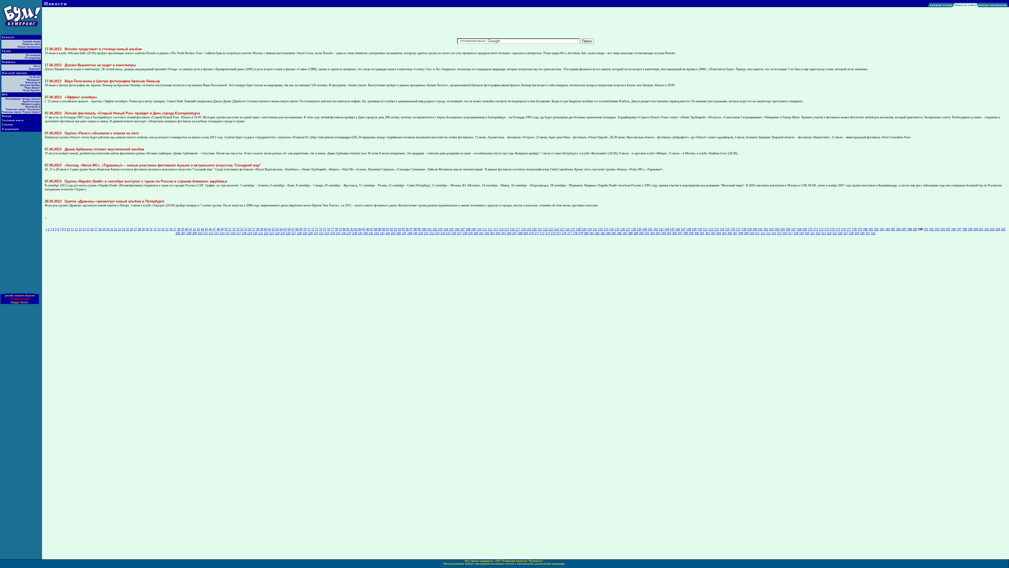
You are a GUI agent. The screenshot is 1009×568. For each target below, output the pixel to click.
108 (468, 229)
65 (285, 229)
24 (123, 229)
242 (376, 233)
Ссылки (7, 124)
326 (840, 233)
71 (308, 229)
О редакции (10, 129)
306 (729, 233)
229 (304, 233)
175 (837, 229)
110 (479, 229)
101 (429, 229)
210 (200, 233)
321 (812, 233)
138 (633, 229)
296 (674, 233)
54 (241, 229)
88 (375, 229)
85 (363, 229)
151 (705, 229)
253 (437, 233)
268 (520, 233)
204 (997, 229)
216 (233, 233)
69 (300, 229)
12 (76, 229)
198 (964, 229)
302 (707, 233)
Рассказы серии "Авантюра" (23, 109)
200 (975, 229)
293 (658, 233)
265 (503, 233)
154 (721, 229)
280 (586, 233)
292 (652, 233)
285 (613, 233)
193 (937, 229)
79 (340, 229)
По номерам (33, 55)
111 (484, 229)
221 (260, 233)
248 (409, 233)
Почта (37, 66)
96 (407, 229)
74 (320, 229)
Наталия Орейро (30, 85)
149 (694, 229)
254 (442, 233)
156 (732, 229)
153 (716, 229)
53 (237, 229)
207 (183, 233)
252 (431, 233)
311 (757, 233)
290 (641, 233)
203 (992, 229)
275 (558, 233)
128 (578, 229)
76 (328, 229)
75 (324, 229)
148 (688, 229)
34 (162, 229)
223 (271, 233)
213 (216, 233)
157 (738, 229)
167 (793, 229)
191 (926, 229)
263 (492, 233)
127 (572, 229)
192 (931, 229)
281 (591, 233)
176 (843, 229)
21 (111, 229)
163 (771, 229)
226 (288, 233)
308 (740, 233)
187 (904, 229)
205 (1003, 229)
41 (190, 229)
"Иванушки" (33, 80)
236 (343, 233)
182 (876, 229)
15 (88, 229)
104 (446, 229)
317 (790, 233)
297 (680, 233)
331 (867, 233)
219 (249, 233)
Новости (8, 37)
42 (194, 229)
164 (777, 229)
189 (915, 229)
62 (273, 229)
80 (344, 229)
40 (186, 229)
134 (611, 229)
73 (316, 229)
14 (84, 229)
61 (269, 229)
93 (395, 229)
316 (785, 233)
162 (766, 229)
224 (277, 233)
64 (281, 229)
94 (399, 229)
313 (768, 233)
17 (95, 229)
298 (685, 233)
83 (356, 229)
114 (501, 229)
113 (495, 229)
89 (379, 229)
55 (245, 229)
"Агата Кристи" (31, 90)
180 (865, 229)
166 (788, 229)
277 (569, 233)
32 (155, 229)
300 (696, 233)
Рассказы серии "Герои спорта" (21, 112)
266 (509, 233)
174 (832, 229)
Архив (6, 51)
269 (525, 233)
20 (107, 229)
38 (178, 229)
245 (393, 233)
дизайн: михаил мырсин (20, 295)
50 (226, 229)
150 (699, 229)
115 (506, 229)
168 (799, 229)
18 (99, 229)
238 (354, 233)
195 (948, 229)
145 (672, 229)
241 (371, 233)
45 (206, 229)
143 (661, 229)
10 (68, 229)
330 (862, 233)
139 (639, 229)
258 (464, 233)
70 (304, 229)
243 (382, 233)
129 (583, 229)
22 (115, 229)
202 (986, 229)
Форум (7, 116)
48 (218, 229)
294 (663, 233)
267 (514, 233)
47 (214, 229)
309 (746, 233)
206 (178, 233)
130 (589, 229)
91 (387, 229)
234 (332, 233)
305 (724, 233)
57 (253, 229)
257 (459, 233)
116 (512, 229)
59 (261, 229)
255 (448, 233)
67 (293, 229)
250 (420, 233)
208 (189, 233)
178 (854, 229)
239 (360, 233)
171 (815, 229)
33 (159, 229)
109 (473, 229)
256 (453, 233)
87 (371, 229)
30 (147, 229)
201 (981, 229)
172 (821, 229)
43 (198, 229)
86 (367, 229)
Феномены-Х (32, 82)
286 (619, 233)
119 (528, 229)
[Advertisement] (21, 214)
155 (727, 229)
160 (755, 229)
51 (229, 229)
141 (650, 229)
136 (622, 229)
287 (624, 233)
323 (823, 233)
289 (636, 233)
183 (881, 229)
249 (415, 233)
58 (257, 229)
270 (531, 233)
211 (205, 233)
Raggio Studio (19, 302)
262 (487, 233)
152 (710, 229)
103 (440, 229)
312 (762, 233)
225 (282, 233)
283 (602, 233)
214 (222, 233)
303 (713, 233)
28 (139, 229)
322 (818, 233)
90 (383, 229)
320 (807, 233)
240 (365, 233)
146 (677, 229)
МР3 (5, 94)
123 (550, 229)
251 (426, 233)
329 (856, 233)
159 (749, 229)
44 (202, 229)
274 (553, 233)
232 (321, 233)
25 (127, 229)
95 (403, 229)
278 (575, 233)
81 (348, 229)
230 (310, 233)
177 (848, 229)
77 (332, 229)
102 (435, 229)
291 (647, 233)
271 (536, 233)
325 (834, 233)
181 (870, 229)
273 (547, 233)
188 (909, 229)
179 (859, 229)
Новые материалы (29, 46)
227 (293, 233)
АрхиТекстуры (31, 101)
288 (630, 233)
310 (751, 233)
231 (315, 233)
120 (534, 229)
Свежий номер (31, 41)
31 (151, 229)
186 (898, 229)
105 (451, 229)
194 (942, 229)
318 (796, 233)
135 (617, 229)
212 (211, 233)
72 (312, 229)
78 (336, 229)
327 (845, 233)
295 (669, 233)
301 (702, 233)
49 (222, 229)
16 (92, 229)
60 (265, 229)
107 (462, 229)
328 (851, 233)
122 (545, 229)
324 (829, 233)
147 (683, 229)
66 (289, 229)
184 (887, 229)
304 (718, 233)
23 (119, 229)
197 (959, 229)
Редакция (34, 69)
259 (470, 233)
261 (481, 233)
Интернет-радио (31, 104)
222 (266, 233)
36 (170, 229)
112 (490, 229)
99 (419, 229)
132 (600, 229)
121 (539, 229)
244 (387, 233)
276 (564, 233)
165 (782, 229)
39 (182, 229)
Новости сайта (31, 44)
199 (970, 229)
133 (606, 229)
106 (457, 229)
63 (277, 229)
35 (166, 229)
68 (296, 229)
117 (517, 229)
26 (131, 229)
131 (595, 229)
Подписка (9, 62)
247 (404, 233)
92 (391, 229)
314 (773, 233)
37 (174, 229)
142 (655, 229)
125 (561, 229)
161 (760, 229)
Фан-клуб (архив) (14, 73)
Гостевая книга (13, 120)
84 (360, 229)
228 (299, 233)
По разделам (32, 58)
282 (597, 233)
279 (580, 233)
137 (628, 229)
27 (135, 229)
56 (249, 229)
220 (255, 233)
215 (227, 233)
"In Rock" (34, 77)
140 (644, 229)
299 (691, 233)
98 (415, 229)
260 (475, 233)
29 (143, 229)
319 (801, 233)
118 (523, 229)
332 (873, 233)
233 (327, 233)
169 (804, 229)
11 (72, 229)
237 (349, 233)
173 (826, 229)
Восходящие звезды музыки (23, 99)
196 (953, 229)
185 (892, 229)
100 (423, 229)
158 (744, 229)
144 (666, 229)
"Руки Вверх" (32, 88)
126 (567, 229)
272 (542, 233)
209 (194, 233)
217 (238, 233)
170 (810, 229)
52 (233, 229)
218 (244, 233)
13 (80, 229)
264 (498, 233)
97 (411, 229)
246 (398, 233)
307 (735, 233)
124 (556, 229)
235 (338, 233)
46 (210, 229)
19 (103, 229)
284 (608, 233)
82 (352, 229)
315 (779, 233)
